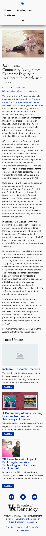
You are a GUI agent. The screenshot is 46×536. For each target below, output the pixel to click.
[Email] (34, 497)
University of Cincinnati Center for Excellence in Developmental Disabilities (21, 102)
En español (34, 527)
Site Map (10, 527)
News (35, 91)
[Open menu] (23, 21)
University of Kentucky (26, 519)
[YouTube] (23, 497)
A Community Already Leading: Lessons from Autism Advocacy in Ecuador (22, 416)
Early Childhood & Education (15, 91)
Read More (8, 387)
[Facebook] (11, 497)
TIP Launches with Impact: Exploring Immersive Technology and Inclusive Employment (19, 464)
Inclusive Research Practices (21, 369)
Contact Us (21, 527)
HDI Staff (21, 88)
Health (29, 91)
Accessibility (23, 530)
